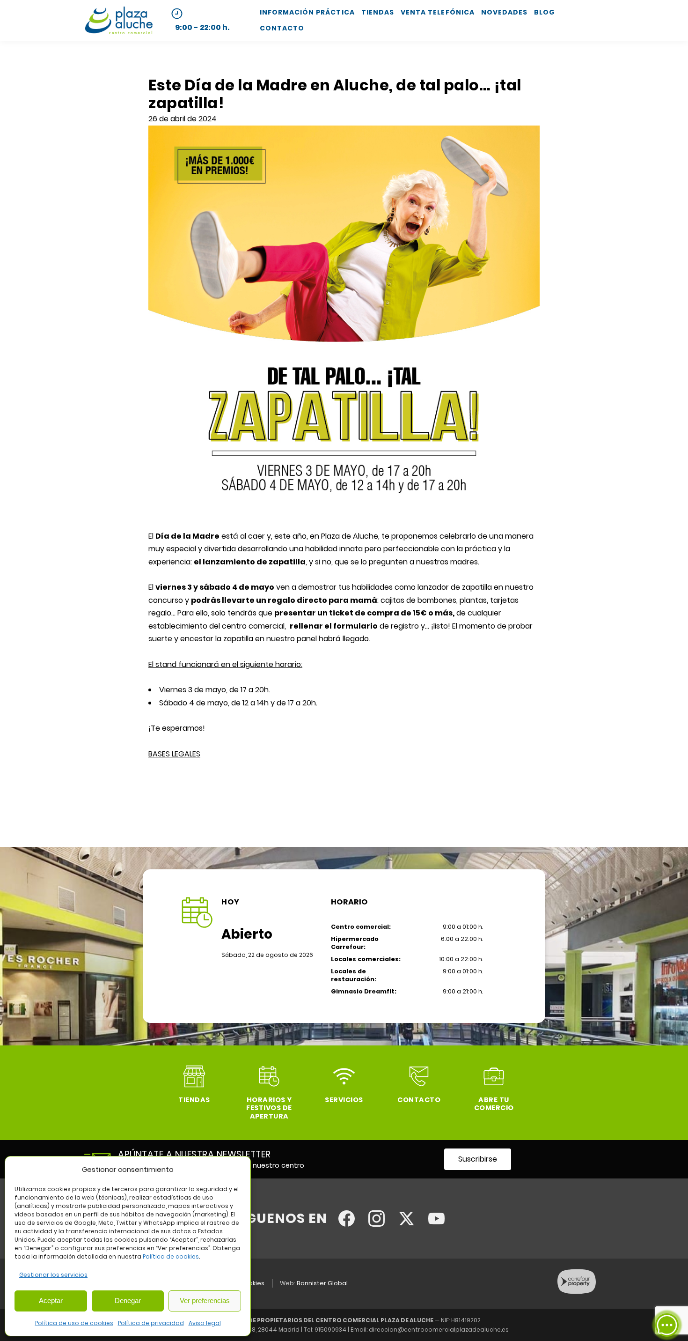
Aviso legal (205, 1323)
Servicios (344, 1099)
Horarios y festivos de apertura (269, 1108)
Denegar (128, 1300)
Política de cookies (171, 1256)
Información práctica (307, 12)
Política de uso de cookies (74, 1323)
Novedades (504, 12)
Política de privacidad (151, 1323)
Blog (544, 12)
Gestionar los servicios (53, 1275)
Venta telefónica (438, 12)
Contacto (282, 28)
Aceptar (51, 1300)
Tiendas (377, 12)
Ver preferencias (205, 1300)
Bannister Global (322, 1283)
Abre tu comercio (494, 1103)
